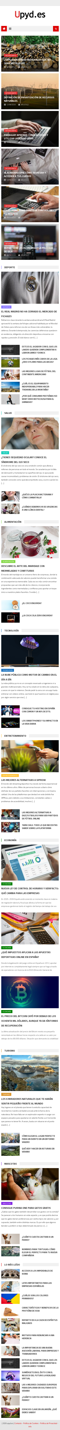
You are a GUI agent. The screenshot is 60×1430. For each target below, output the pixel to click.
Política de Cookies (31, 1423)
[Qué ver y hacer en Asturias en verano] (10, 1151)
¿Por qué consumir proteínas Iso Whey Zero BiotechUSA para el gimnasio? (39, 399)
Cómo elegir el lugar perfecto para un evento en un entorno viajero (38, 1139)
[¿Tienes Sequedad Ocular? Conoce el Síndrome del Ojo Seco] (30, 433)
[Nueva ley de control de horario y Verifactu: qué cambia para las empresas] (30, 863)
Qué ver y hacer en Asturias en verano (38, 1150)
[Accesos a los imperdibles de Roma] (10, 1274)
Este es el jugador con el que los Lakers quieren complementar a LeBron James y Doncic (39, 349)
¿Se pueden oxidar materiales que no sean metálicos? (27, 61)
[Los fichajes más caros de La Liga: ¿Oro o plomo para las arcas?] (10, 362)
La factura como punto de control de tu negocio (28, 212)
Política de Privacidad (48, 1423)
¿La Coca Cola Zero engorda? (37, 615)
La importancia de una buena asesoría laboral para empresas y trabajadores (40, 1350)
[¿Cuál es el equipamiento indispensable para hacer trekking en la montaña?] (10, 387)
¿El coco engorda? (32, 603)
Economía (10, 840)
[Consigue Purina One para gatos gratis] (30, 1184)
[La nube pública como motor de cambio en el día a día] (30, 651)
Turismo (9, 1051)
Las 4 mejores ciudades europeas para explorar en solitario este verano (39, 1387)
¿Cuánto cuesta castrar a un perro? (37, 1238)
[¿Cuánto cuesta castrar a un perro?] (10, 1239)
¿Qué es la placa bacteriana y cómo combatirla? (37, 496)
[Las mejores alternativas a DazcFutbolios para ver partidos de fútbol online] (10, 814)
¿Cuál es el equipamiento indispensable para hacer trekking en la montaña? (35, 386)
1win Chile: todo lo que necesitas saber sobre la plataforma (39, 827)
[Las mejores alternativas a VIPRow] (30, 756)
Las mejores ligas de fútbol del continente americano (39, 373)
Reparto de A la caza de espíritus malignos (39, 1321)
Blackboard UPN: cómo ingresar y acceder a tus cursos (25, 174)
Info (30, 1426)
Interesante (10, 55)
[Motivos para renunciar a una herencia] (10, 1339)
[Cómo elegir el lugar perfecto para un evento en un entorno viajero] (10, 1138)
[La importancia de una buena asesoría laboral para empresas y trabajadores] (10, 1351)
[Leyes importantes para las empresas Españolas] (10, 1286)
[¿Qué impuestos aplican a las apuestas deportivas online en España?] (30, 928)
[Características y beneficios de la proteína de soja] (10, 1311)
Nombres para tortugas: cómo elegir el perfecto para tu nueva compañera (39, 1252)
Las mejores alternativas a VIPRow (23, 780)
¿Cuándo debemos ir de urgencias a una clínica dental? (39, 508)
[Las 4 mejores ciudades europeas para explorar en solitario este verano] (10, 1388)
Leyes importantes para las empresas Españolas (37, 1284)
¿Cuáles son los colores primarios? (35, 1297)
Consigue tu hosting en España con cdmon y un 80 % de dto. (38, 710)
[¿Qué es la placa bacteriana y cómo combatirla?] (10, 496)
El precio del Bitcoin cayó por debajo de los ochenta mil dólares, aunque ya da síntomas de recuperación (29, 1020)
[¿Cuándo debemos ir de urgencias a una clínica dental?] (10, 509)
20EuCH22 (25, 67)
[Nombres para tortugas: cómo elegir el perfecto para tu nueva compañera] (10, 1251)
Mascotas (10, 1164)
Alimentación (12, 522)
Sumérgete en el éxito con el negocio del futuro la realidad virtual (39, 1375)
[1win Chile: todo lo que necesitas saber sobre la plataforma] (10, 827)
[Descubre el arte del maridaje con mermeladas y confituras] (30, 542)
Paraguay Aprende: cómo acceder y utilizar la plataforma (26, 136)
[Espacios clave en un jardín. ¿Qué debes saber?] (10, 1413)
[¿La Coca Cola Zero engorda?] (10, 617)
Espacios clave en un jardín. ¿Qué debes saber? (39, 1411)
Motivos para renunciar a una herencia (38, 1337)
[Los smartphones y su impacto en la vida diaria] (10, 723)
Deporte (9, 267)
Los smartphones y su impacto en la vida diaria (40, 722)
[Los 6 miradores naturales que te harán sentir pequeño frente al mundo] (30, 1073)
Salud (8, 413)
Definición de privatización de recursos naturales (29, 99)
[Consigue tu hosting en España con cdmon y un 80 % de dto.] (10, 710)
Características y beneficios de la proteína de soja (40, 1309)
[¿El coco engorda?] (10, 605)
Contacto (18, 1423)
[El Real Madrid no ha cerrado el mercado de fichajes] (30, 288)
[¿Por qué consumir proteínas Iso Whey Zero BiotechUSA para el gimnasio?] (10, 399)
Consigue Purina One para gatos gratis (26, 1208)
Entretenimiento (15, 736)
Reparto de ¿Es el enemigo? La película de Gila (28, 249)
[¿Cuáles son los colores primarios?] (10, 1299)
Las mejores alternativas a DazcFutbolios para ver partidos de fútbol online (40, 815)
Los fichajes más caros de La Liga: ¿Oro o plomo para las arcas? (39, 360)
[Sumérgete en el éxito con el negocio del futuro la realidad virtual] (10, 1376)
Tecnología (11, 630)
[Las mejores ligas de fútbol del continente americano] (10, 375)
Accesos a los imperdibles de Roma (37, 1272)
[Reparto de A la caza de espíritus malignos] (10, 1324)
